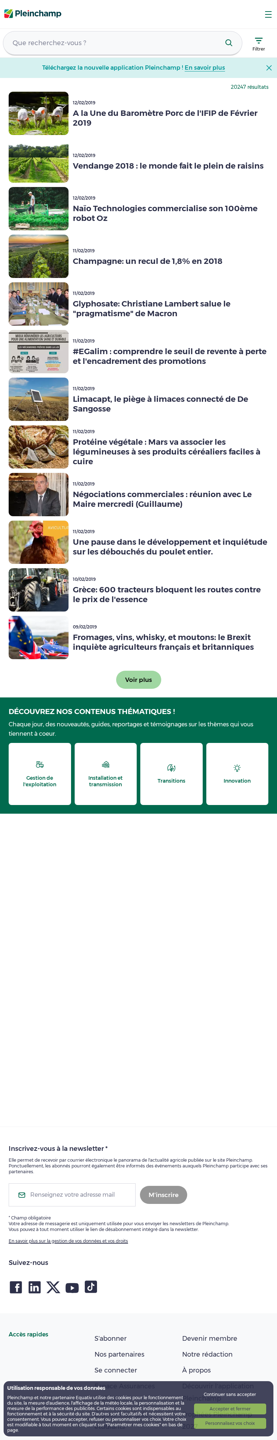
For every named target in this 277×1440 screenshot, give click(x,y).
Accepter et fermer (230, 1408)
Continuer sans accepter (230, 1394)
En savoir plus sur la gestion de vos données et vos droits (68, 1241)
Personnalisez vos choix (230, 1423)
